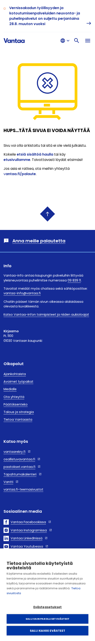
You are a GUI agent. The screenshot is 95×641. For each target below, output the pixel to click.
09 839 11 (74, 280)
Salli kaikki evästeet (47, 631)
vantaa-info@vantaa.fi (22, 293)
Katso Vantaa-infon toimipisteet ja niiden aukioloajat (46, 314)
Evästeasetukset (47, 607)
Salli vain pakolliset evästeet (47, 619)
